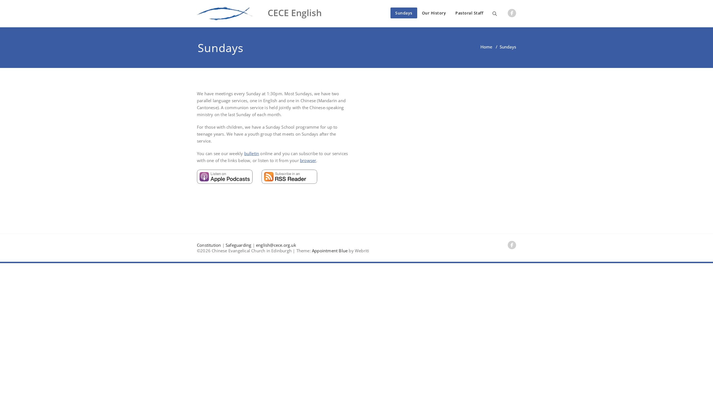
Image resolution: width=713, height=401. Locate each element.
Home (486, 47)
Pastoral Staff (469, 13)
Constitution (209, 245)
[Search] (494, 14)
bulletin (251, 153)
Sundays (403, 13)
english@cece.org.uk (276, 245)
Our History (434, 13)
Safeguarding (238, 245)
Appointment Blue (329, 250)
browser (308, 160)
